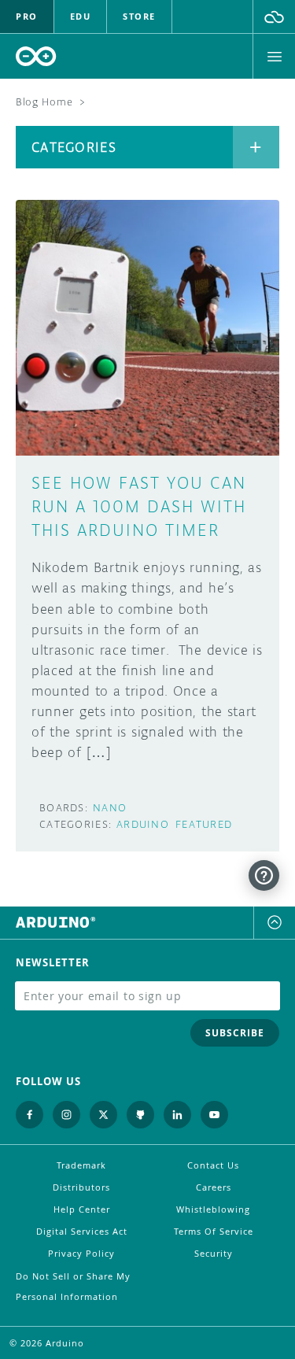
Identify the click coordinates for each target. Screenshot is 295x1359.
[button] (274, 16)
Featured (203, 824)
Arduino (142, 824)
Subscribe (234, 1033)
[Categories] (256, 147)
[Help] (264, 875)
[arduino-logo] (36, 56)
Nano (110, 807)
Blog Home (44, 102)
